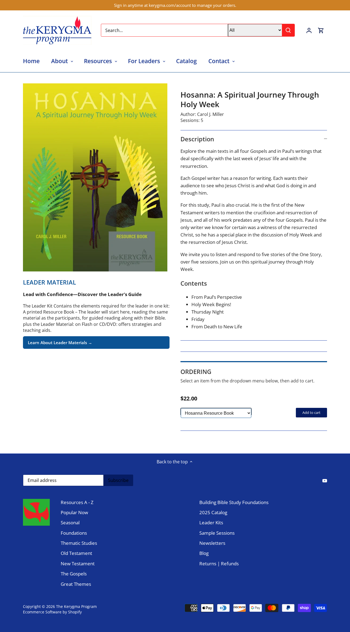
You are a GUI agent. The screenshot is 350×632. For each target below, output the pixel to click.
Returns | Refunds (219, 563)
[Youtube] (324, 480)
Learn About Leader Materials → (60, 342)
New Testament (78, 563)
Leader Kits (211, 522)
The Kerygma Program (76, 606)
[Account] (309, 30)
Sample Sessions (217, 533)
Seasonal (70, 522)
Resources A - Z (77, 502)
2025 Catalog (213, 512)
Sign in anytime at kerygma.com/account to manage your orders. (175, 5)
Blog (204, 553)
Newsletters (212, 543)
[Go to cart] (321, 30)
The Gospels (74, 573)
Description (197, 139)
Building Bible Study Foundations (234, 502)
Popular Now (74, 512)
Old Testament (76, 553)
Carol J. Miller (210, 114)
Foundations (74, 533)
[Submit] (288, 30)
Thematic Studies (79, 543)
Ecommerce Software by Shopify (52, 612)
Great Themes (76, 584)
